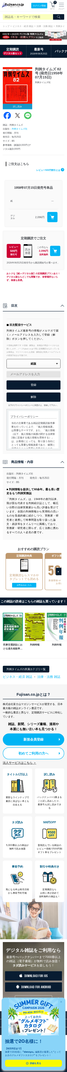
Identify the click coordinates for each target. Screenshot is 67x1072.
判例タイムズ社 (19, 129)
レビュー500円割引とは (49, 170)
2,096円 (39, 217)
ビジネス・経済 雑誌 (23, 26)
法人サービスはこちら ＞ (19, 762)
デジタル (12, 217)
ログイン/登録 (39, 5)
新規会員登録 (33, 739)
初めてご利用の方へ (33, 753)
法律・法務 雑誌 (44, 26)
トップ (6, 26)
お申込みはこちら (24, 585)
